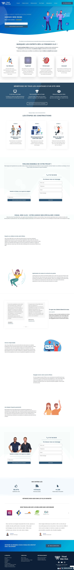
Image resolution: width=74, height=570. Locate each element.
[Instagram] (64, 562)
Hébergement (49, 3)
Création (23, 555)
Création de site (25, 3)
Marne (29, 14)
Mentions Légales (63, 565)
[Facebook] (59, 562)
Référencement (42, 555)
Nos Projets (41, 3)
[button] (5, 313)
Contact (55, 3)
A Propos (7, 555)
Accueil (18, 3)
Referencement (34, 3)
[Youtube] (61, 562)
